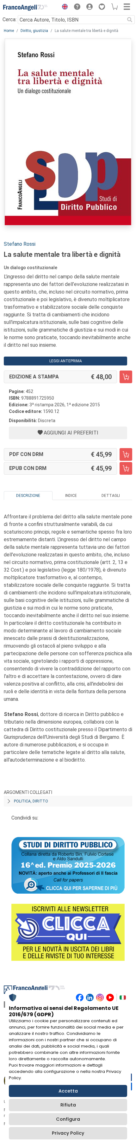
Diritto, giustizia (34, 31)
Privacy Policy (68, 1133)
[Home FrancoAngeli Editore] (25, 7)
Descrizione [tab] (28, 495)
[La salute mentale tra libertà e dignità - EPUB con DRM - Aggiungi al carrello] (126, 468)
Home (9, 31)
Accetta (68, 1091)
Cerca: (9, 19)
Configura (68, 1119)
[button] (63, 8)
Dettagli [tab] (111, 495)
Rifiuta (68, 1105)
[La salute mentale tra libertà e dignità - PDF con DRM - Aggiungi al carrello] (126, 454)
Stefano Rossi (19, 244)
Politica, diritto (31, 801)
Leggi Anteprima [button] (65, 361)
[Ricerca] (130, 19)
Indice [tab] (71, 495)
